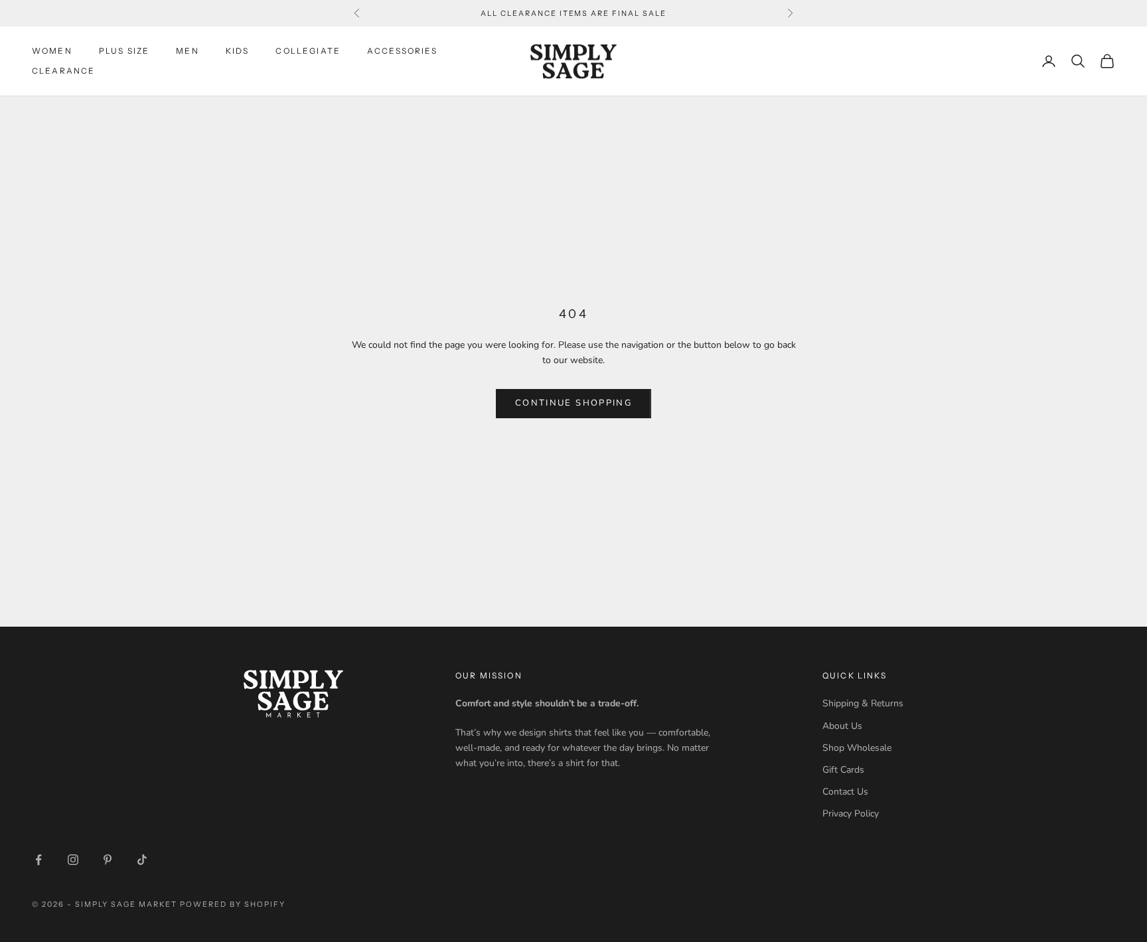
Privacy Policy (850, 813)
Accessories (402, 51)
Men (187, 51)
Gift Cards (843, 769)
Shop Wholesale (856, 748)
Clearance (63, 71)
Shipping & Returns (862, 703)
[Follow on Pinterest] (107, 859)
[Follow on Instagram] (73, 859)
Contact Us (845, 791)
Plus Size (124, 51)
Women (52, 51)
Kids (238, 51)
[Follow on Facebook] (38, 859)
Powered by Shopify (232, 904)
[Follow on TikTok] (142, 859)
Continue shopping (573, 403)
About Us (842, 726)
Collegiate (308, 51)
